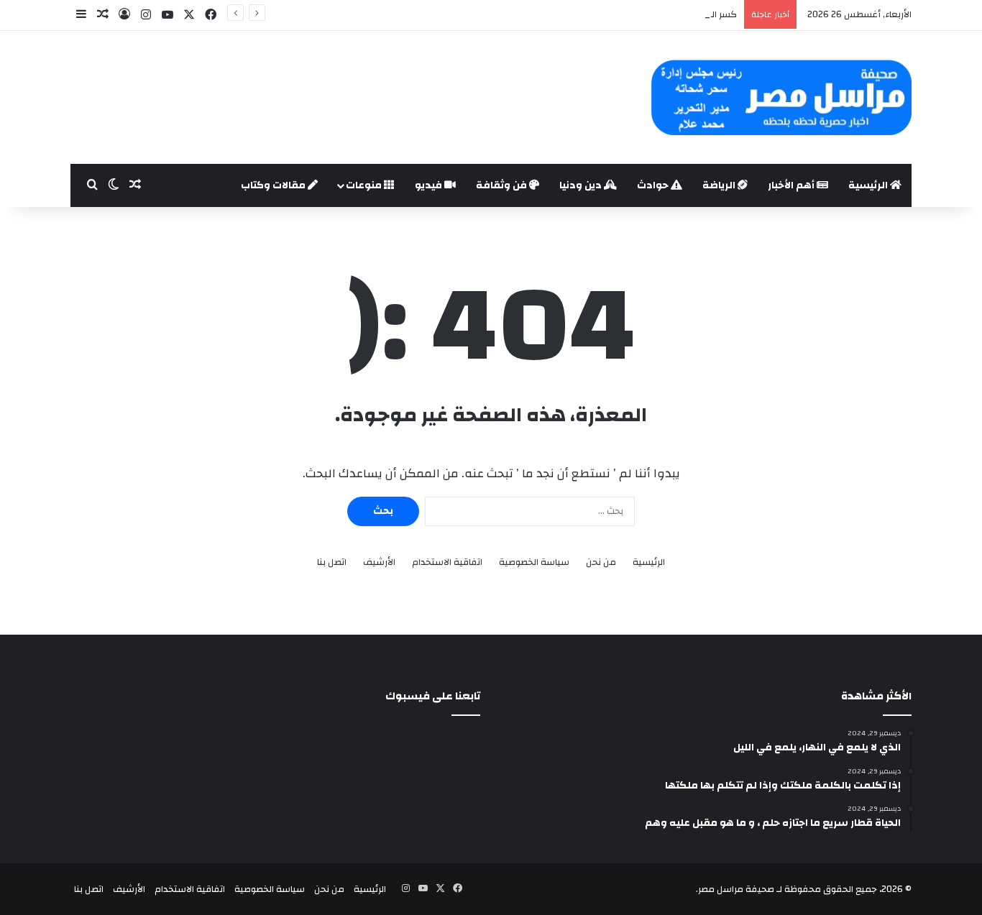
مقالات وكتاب (274, 185)
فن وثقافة (502, 185)
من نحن (601, 562)
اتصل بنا (332, 562)
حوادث (654, 185)
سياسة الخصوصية (534, 562)
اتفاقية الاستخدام (447, 562)
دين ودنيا (581, 185)
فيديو (429, 185)
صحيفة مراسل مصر (736, 889)
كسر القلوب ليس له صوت (686, 14)
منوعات (365, 185)
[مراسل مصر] (781, 97)
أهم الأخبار (792, 185)
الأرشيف (379, 562)
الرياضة (720, 185)
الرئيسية (869, 185)
